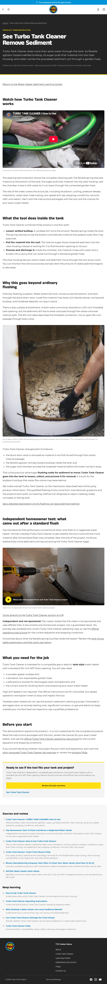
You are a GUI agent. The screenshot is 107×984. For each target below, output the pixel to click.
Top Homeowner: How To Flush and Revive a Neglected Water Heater (39, 830)
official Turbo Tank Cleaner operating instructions (51, 739)
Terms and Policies (53, 979)
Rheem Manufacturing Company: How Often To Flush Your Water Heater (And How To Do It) (50, 863)
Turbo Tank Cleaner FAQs (18, 926)
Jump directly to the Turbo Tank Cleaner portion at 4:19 (33, 615)
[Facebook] (91, 979)
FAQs (58, 966)
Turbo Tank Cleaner (64, 954)
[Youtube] (100, 979)
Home (5, 23)
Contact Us (61, 971)
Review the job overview (53, 785)
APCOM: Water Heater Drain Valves (22, 871)
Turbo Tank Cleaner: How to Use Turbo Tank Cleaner (31, 841)
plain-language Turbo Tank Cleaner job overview (29, 752)
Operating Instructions (66, 962)
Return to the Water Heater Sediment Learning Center (32, 84)
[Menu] (3, 9)
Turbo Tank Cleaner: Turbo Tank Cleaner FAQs (28, 852)
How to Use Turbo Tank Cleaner (21, 893)
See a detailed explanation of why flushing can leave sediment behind (41, 503)
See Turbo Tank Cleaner (17, 792)
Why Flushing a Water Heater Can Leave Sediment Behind (34, 909)
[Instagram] (95, 979)
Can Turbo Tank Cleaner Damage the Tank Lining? (30, 918)
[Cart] (104, 9)
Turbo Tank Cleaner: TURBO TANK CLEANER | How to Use (33, 819)
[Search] (8, 9)
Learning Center (63, 958)
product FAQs (79, 752)
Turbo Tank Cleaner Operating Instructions (26, 901)
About (58, 949)
